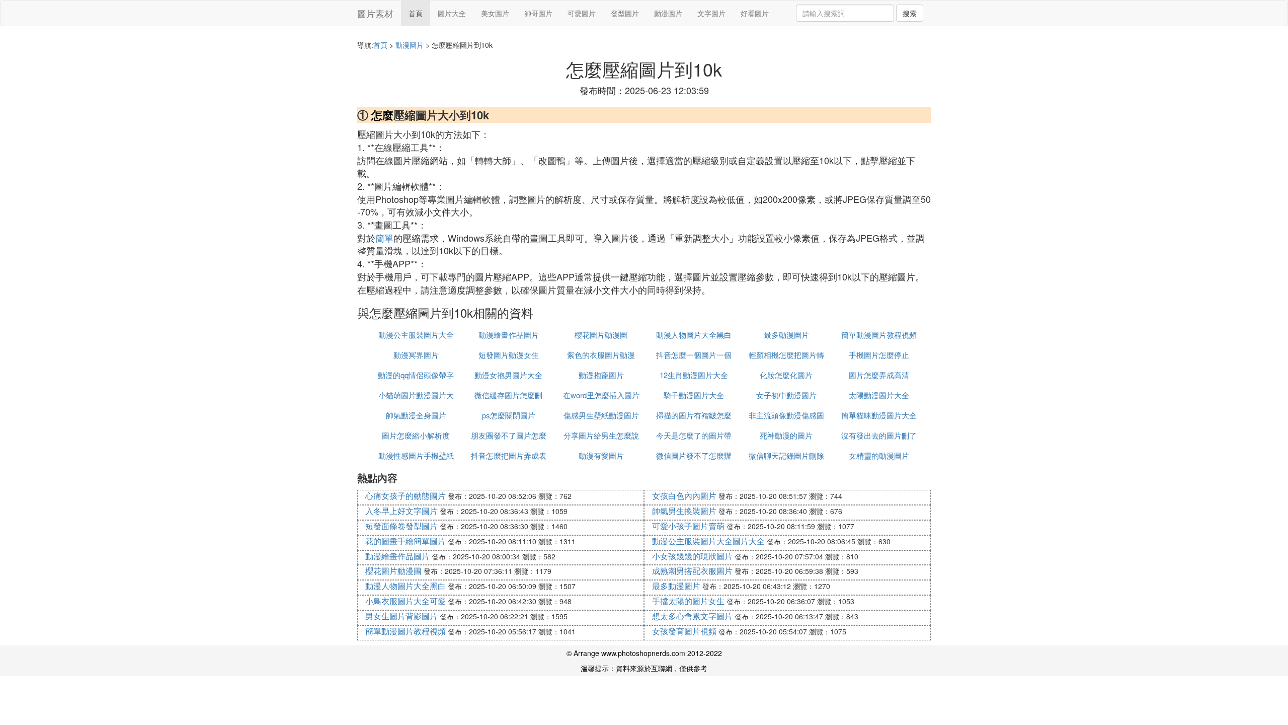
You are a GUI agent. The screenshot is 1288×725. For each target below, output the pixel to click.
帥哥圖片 (538, 13)
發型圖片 (625, 13)
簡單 (384, 237)
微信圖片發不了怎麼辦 (694, 455)
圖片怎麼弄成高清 (879, 375)
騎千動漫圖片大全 (694, 395)
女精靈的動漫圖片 (879, 455)
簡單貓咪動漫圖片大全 (879, 415)
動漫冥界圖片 (416, 354)
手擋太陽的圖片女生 (688, 601)
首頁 (416, 13)
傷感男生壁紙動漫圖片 (601, 415)
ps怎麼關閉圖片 (508, 415)
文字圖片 (711, 13)
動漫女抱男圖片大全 (508, 375)
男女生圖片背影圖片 (401, 616)
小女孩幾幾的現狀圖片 (692, 556)
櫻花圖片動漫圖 (601, 334)
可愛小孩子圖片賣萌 (688, 526)
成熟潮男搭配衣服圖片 (692, 570)
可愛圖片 (582, 13)
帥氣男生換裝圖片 (684, 511)
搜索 (910, 13)
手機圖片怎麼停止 (879, 354)
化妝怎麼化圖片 (786, 375)
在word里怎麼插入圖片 (601, 395)
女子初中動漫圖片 (786, 395)
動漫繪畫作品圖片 (508, 334)
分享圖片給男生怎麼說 (601, 435)
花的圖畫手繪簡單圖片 (405, 541)
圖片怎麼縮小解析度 (416, 435)
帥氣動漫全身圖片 (416, 415)
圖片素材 (375, 13)
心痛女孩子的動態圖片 (405, 495)
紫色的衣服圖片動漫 (601, 354)
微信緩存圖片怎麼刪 (508, 395)
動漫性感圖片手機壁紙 (416, 455)
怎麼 (382, 115)
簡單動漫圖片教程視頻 (879, 334)
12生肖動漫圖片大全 (694, 375)
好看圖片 (755, 13)
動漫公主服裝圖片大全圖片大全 (708, 541)
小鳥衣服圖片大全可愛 (405, 601)
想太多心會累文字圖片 (692, 616)
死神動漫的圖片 (786, 435)
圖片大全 (452, 13)
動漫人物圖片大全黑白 (694, 334)
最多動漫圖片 (786, 334)
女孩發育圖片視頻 (684, 631)
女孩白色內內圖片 (684, 495)
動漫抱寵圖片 (601, 375)
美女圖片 (495, 13)
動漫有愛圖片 (601, 455)
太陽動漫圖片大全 (879, 395)
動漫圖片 (668, 13)
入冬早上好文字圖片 (401, 511)
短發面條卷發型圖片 (401, 526)
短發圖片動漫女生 (508, 354)
